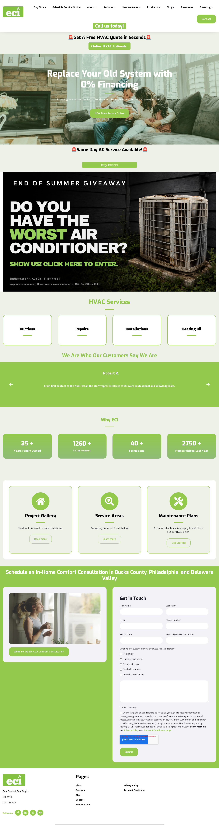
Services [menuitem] (80, 790)
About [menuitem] (79, 785)
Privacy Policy (131, 730)
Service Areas (130, 7)
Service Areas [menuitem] (83, 804)
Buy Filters (40, 7)
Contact (206, 19)
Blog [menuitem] (78, 795)
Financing (205, 7)
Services (108, 7)
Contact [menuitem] (80, 799)
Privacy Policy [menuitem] (131, 785)
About (90, 7)
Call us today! (108, 26)
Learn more (109, 539)
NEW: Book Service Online (109, 113)
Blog (169, 7)
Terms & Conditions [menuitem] (134, 790)
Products (152, 7)
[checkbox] (164, 664)
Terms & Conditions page (157, 730)
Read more (40, 539)
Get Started (178, 542)
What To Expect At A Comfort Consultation (39, 651)
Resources (187, 7)
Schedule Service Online (67, 7)
